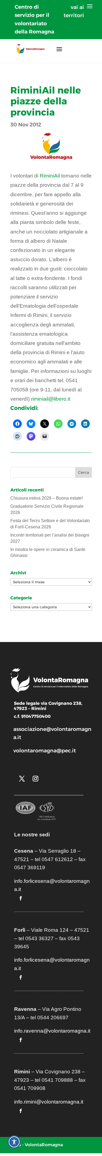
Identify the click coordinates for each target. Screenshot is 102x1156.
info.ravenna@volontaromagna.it (52, 1031)
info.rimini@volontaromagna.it (48, 1102)
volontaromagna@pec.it (44, 750)
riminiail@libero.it (50, 399)
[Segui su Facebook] (20, 898)
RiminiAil (50, 176)
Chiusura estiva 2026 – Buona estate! (46, 498)
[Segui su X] (22, 778)
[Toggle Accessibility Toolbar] (14, 1142)
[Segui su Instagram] (35, 778)
